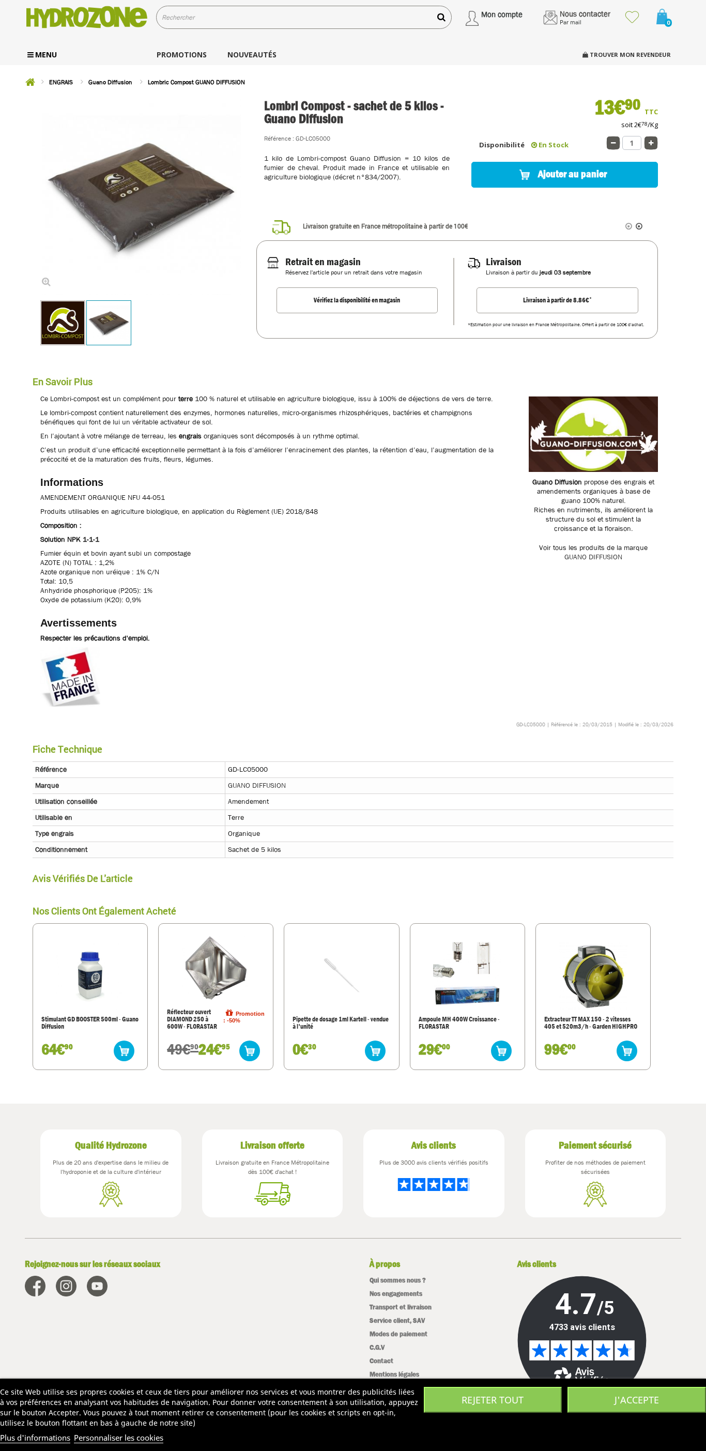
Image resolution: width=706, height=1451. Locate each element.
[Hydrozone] (86, 17)
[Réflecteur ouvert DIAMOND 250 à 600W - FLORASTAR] (216, 967)
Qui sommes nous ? (398, 1280)
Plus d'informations (35, 1437)
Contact (381, 1360)
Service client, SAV (397, 1320)
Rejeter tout (493, 1400)
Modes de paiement (398, 1334)
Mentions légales (394, 1374)
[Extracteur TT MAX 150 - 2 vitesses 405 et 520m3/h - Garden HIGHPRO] (593, 975)
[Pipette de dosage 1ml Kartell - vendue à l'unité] (342, 975)
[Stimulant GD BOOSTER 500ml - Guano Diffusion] (90, 975)
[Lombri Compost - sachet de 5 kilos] (62, 322)
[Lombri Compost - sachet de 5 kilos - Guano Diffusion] (108, 322)
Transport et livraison (401, 1307)
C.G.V (377, 1347)
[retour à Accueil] (30, 82)
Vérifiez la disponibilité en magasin (357, 300)
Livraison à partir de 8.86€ (557, 299)
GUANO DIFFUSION (593, 556)
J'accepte (637, 1400)
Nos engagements (396, 1293)
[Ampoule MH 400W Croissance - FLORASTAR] (467, 975)
